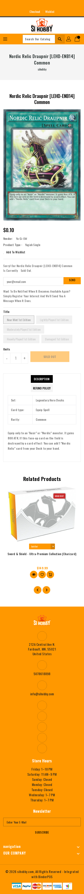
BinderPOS (45, 876)
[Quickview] (33, 574)
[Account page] (69, 39)
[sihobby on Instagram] (34, 5)
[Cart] (77, 39)
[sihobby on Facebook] (26, 5)
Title (6, 311)
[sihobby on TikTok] (58, 5)
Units (6, 349)
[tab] (42, 379)
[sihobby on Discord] (50, 5)
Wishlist (49, 11)
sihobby (42, 69)
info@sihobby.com (42, 693)
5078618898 (42, 673)
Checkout (35, 11)
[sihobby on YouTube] (42, 5)
